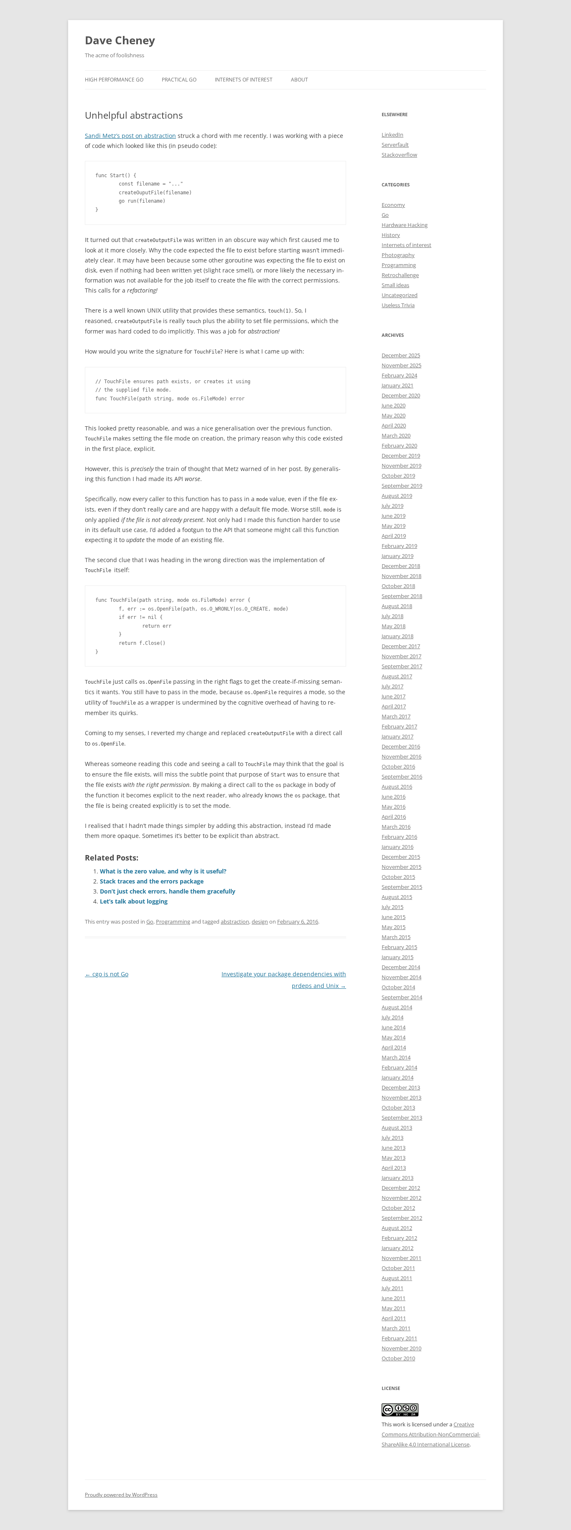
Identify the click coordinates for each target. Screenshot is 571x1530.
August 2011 (397, 1278)
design (260, 921)
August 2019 (397, 495)
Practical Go (179, 79)
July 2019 (392, 505)
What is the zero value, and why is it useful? (163, 871)
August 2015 (397, 897)
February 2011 (399, 1338)
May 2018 (393, 626)
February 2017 (399, 726)
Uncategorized (400, 295)
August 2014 (397, 1007)
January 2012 (397, 1248)
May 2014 (393, 1037)
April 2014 (394, 1047)
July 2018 (392, 616)
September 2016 (402, 776)
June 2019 (393, 515)
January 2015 (397, 957)
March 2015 (396, 937)
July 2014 (392, 1017)
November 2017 (401, 656)
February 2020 (399, 445)
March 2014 (396, 1057)
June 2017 (393, 696)
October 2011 (398, 1268)
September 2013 (402, 1117)
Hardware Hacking (405, 225)
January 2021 (397, 385)
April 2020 (394, 425)
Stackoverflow (399, 154)
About (299, 79)
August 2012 (397, 1228)
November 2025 (401, 365)
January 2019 (397, 556)
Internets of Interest (244, 79)
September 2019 (402, 485)
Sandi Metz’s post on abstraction (130, 136)
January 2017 (397, 736)
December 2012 (401, 1187)
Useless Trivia (398, 305)
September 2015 (402, 887)
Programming (173, 921)
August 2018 (397, 606)
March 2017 (396, 716)
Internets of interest (406, 245)
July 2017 (392, 686)
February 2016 (399, 836)
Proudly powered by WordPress (121, 1494)
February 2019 (399, 546)
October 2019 (398, 475)
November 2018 (401, 576)
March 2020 (396, 435)
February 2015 (399, 947)
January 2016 (397, 846)
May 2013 (393, 1157)
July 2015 (392, 907)
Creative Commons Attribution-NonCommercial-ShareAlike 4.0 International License (431, 1434)
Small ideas (395, 285)
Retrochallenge (400, 275)
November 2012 (401, 1198)
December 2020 (401, 395)
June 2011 (393, 1298)
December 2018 (401, 566)
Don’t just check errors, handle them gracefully (167, 891)
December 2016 (401, 746)
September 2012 (402, 1218)
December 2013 (401, 1087)
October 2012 (398, 1208)
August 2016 (397, 786)
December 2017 (401, 646)
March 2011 (396, 1328)
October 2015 (398, 877)
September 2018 (402, 596)
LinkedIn (392, 134)
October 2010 (398, 1358)
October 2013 (398, 1107)
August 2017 (397, 676)
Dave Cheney (120, 40)
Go (149, 921)
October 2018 (398, 586)
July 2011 (392, 1288)
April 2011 (394, 1318)
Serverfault (395, 144)
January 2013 (397, 1177)
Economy (393, 205)
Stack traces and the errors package (152, 881)
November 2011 (401, 1258)
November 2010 (401, 1348)
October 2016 (398, 766)
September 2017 (402, 666)
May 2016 (393, 806)
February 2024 (399, 375)
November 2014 (401, 977)
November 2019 (401, 465)
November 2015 (401, 867)
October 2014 (398, 987)
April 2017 (394, 706)
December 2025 (401, 355)
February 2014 (399, 1067)
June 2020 (393, 405)
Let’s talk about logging (134, 901)
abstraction (235, 921)
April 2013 (394, 1167)
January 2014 (397, 1077)
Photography (398, 255)
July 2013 (392, 1137)
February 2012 (399, 1238)
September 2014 (402, 997)
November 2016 (401, 756)
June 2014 (393, 1027)
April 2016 (394, 816)
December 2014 (401, 967)
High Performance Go (114, 79)
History (391, 235)
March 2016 (396, 826)
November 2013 (401, 1097)
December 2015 (401, 856)
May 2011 (393, 1308)
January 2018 (397, 636)
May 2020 (393, 415)
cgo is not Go (106, 974)
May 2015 (393, 927)
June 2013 (393, 1147)
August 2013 (397, 1127)
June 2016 (393, 796)
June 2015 (393, 917)
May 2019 (393, 526)
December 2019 (401, 455)
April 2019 (394, 536)
